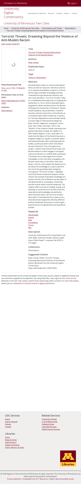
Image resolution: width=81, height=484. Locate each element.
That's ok (5, 481)
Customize (22, 481)
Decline (13, 481)
